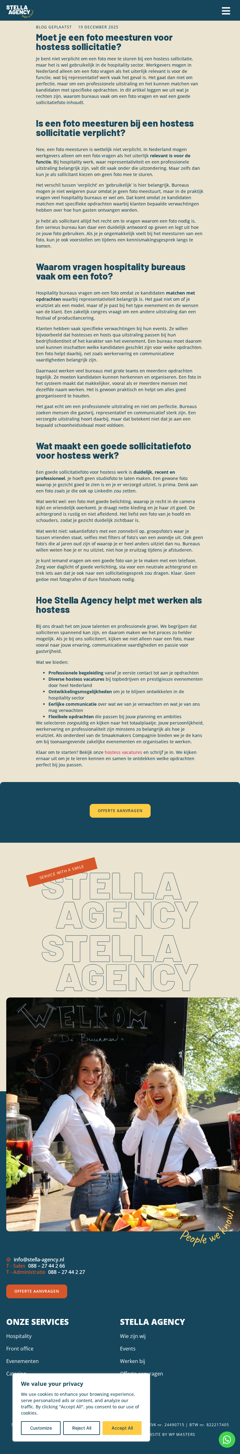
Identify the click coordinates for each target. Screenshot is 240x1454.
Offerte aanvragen (141, 1373)
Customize (41, 1428)
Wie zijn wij (133, 1336)
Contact (129, 1386)
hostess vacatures (123, 752)
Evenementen (22, 1361)
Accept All (122, 1428)
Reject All (81, 1428)
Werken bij (132, 1361)
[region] (81, 1407)
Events (128, 1348)
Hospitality (19, 1336)
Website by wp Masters (169, 1434)
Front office (19, 1348)
